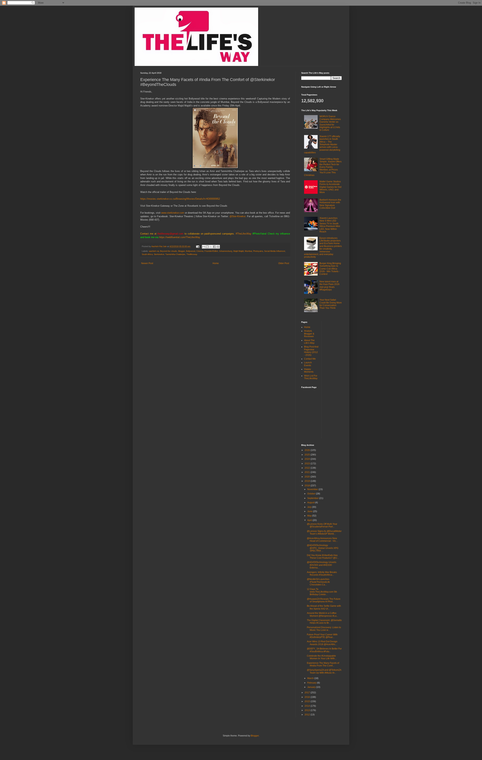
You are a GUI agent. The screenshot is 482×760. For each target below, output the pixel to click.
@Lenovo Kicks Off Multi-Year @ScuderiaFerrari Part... (322, 525)
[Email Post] (197, 246)
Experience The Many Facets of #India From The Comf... (323, 664)
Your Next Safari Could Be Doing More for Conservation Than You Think (331, 304)
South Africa (147, 254)
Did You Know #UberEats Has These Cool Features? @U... (323, 556)
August (311, 502)
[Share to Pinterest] (218, 247)
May (309, 515)
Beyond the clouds (168, 251)
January (311, 687)
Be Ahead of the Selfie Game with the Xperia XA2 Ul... (324, 607)
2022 (307, 468)
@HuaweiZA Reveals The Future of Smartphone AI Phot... (323, 600)
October (311, 493)
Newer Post (147, 263)
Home (216, 263)
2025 (307, 454)
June (310, 511)
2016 (307, 697)
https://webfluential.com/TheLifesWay (179, 237)
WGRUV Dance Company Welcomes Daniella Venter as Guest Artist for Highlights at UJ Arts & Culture (330, 123)
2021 (307, 472)
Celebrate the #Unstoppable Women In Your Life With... (321, 657)
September (313, 498)
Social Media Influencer (274, 251)
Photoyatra (258, 251)
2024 (307, 459)
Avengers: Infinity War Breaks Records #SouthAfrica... (322, 573)
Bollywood (190, 251)
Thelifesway (191, 254)
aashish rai (154, 251)
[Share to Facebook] (214, 247)
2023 (307, 463)
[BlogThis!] (207, 247)
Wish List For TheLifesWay (310, 377)
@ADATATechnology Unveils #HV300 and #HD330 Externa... (321, 565)
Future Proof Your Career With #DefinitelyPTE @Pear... (322, 636)
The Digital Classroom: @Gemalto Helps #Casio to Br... (324, 621)
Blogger (181, 251)
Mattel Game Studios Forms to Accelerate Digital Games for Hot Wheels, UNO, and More (330, 187)
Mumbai (248, 251)
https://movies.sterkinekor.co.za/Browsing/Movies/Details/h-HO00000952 (180, 198)
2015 (307, 701)
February (312, 682)
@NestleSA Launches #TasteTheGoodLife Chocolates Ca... (318, 582)
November (313, 489)
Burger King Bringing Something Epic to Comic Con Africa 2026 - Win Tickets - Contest (330, 269)
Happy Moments (308, 370)
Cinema (199, 251)
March (310, 678)
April (310, 520)
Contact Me (310, 358)
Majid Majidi (238, 251)
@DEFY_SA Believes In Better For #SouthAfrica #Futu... (324, 650)
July (309, 507)
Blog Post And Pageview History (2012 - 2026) (311, 350)
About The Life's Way (309, 341)
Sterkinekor (159, 254)
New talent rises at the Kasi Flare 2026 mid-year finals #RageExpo (329, 285)
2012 (307, 714)
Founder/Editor (211, 251)
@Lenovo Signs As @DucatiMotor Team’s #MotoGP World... (324, 532)
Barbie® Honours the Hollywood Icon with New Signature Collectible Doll (330, 204)
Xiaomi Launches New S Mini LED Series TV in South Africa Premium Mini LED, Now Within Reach (330, 225)
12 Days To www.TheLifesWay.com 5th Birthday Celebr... (322, 592)
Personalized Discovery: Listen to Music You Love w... (324, 628)
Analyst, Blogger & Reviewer (309, 334)
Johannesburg (225, 251)
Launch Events (308, 364)
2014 (307, 706)
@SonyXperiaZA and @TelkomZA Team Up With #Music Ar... (324, 671)
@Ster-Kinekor (237, 216)
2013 (307, 710)
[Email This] (204, 247)
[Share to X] (211, 247)
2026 (307, 450)
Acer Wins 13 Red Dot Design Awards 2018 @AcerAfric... (322, 642)
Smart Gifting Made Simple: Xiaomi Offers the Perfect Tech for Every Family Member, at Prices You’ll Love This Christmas (323, 167)
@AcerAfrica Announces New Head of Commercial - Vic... (322, 539)
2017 (307, 692)
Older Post (283, 263)
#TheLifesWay (243, 233)
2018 (307, 485)
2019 (307, 481)
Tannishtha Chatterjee (175, 254)
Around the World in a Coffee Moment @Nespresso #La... (322, 614)
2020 (307, 476)
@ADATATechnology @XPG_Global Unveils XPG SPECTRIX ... (322, 548)
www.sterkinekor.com (172, 212)
